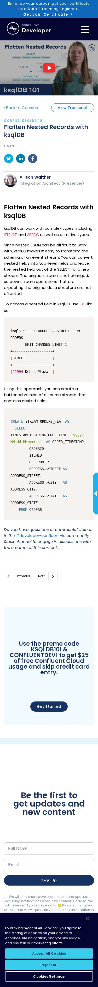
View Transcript (73, 107)
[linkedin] (20, 159)
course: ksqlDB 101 (24, 120)
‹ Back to (21, 107)
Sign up (49, 880)
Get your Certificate (45, 14)
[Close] (87, 918)
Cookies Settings (49, 976)
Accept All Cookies (49, 953)
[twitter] (8, 159)
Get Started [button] (49, 706)
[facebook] (32, 159)
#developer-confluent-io (41, 535)
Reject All (49, 964)
